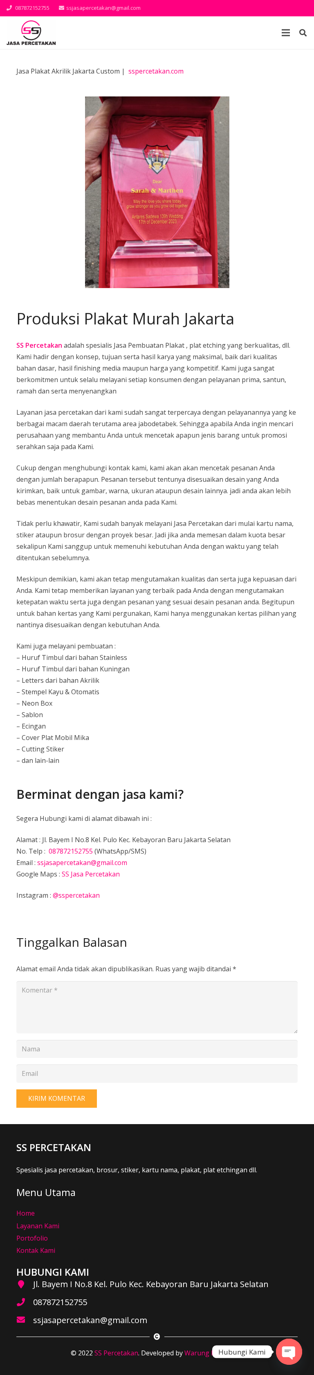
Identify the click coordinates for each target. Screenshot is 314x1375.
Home (25, 1213)
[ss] (31, 32)
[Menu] (285, 32)
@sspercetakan (76, 895)
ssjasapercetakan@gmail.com (82, 862)
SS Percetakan (116, 1352)
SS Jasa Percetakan (91, 874)
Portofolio (32, 1238)
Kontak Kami (35, 1250)
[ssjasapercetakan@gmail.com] (24, 1320)
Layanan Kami (37, 1225)
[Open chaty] (289, 1352)
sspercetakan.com (156, 71)
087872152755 (70, 851)
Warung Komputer (213, 1352)
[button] (303, 33)
